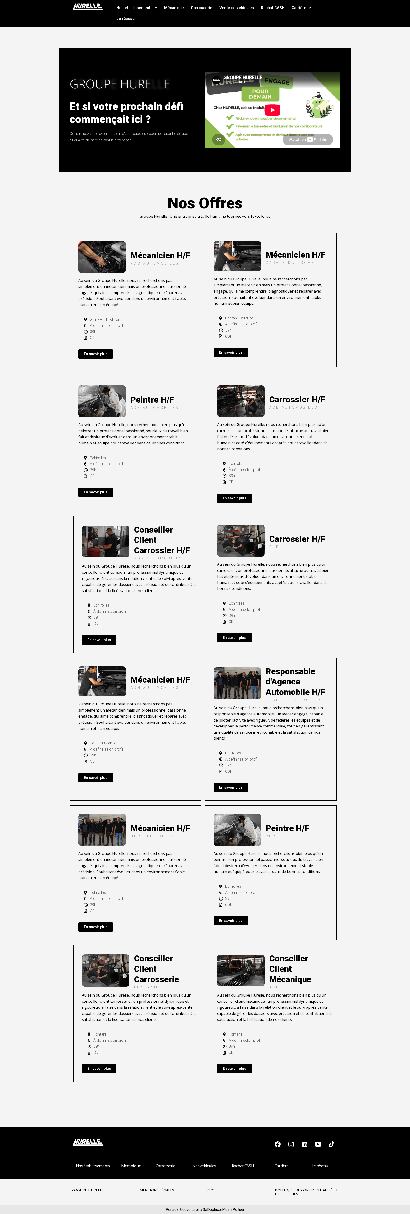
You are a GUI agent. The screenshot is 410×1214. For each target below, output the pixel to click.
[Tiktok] (332, 1144)
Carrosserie (201, 7)
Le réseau (125, 18)
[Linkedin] (304, 1144)
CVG (210, 1190)
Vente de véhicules (236, 7)
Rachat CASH (272, 7)
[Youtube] (318, 1144)
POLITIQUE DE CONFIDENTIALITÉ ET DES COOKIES (306, 1192)
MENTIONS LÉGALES (157, 1190)
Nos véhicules (204, 1165)
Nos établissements (134, 7)
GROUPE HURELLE (88, 1190)
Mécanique (174, 7)
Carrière (299, 7)
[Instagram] (291, 1144)
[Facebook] (277, 1144)
